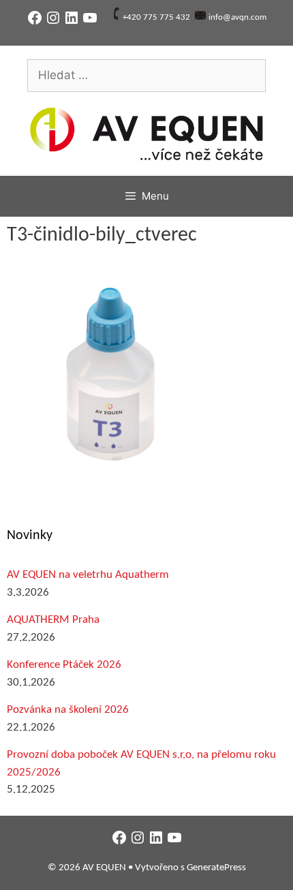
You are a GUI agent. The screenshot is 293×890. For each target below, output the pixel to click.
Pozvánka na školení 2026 (68, 710)
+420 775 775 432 (156, 17)
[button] (109, 371)
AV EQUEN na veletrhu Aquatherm (88, 575)
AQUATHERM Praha (53, 620)
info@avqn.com (237, 17)
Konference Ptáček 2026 (64, 665)
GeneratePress (216, 868)
